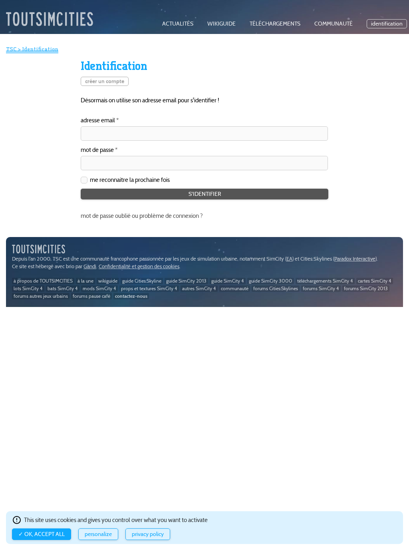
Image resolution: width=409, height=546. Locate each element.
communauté (333, 23)
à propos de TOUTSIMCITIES (43, 281)
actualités (177, 23)
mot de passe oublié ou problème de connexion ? (142, 215)
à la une (85, 281)
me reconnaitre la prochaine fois (130, 180)
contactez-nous (131, 296)
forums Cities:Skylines (275, 288)
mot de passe (97, 150)
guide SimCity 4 (227, 281)
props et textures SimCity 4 (149, 288)
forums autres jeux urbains (41, 296)
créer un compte (104, 81)
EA (289, 259)
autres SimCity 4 (199, 288)
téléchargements (275, 23)
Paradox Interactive (354, 259)
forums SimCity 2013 (366, 288)
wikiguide (221, 23)
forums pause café (91, 296)
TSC (11, 49)
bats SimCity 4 (63, 288)
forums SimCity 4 (321, 288)
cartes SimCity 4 (374, 281)
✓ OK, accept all (41, 534)
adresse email (98, 120)
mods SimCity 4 (99, 288)
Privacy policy (148, 534)
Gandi (89, 266)
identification (387, 23)
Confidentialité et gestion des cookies (139, 266)
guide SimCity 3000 (270, 281)
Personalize (98, 534)
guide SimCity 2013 (186, 281)
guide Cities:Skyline (141, 281)
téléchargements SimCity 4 (325, 281)
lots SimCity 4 (28, 288)
